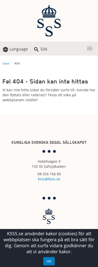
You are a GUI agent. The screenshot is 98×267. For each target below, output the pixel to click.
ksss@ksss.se (49, 178)
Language (18, 49)
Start (6, 63)
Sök (43, 49)
